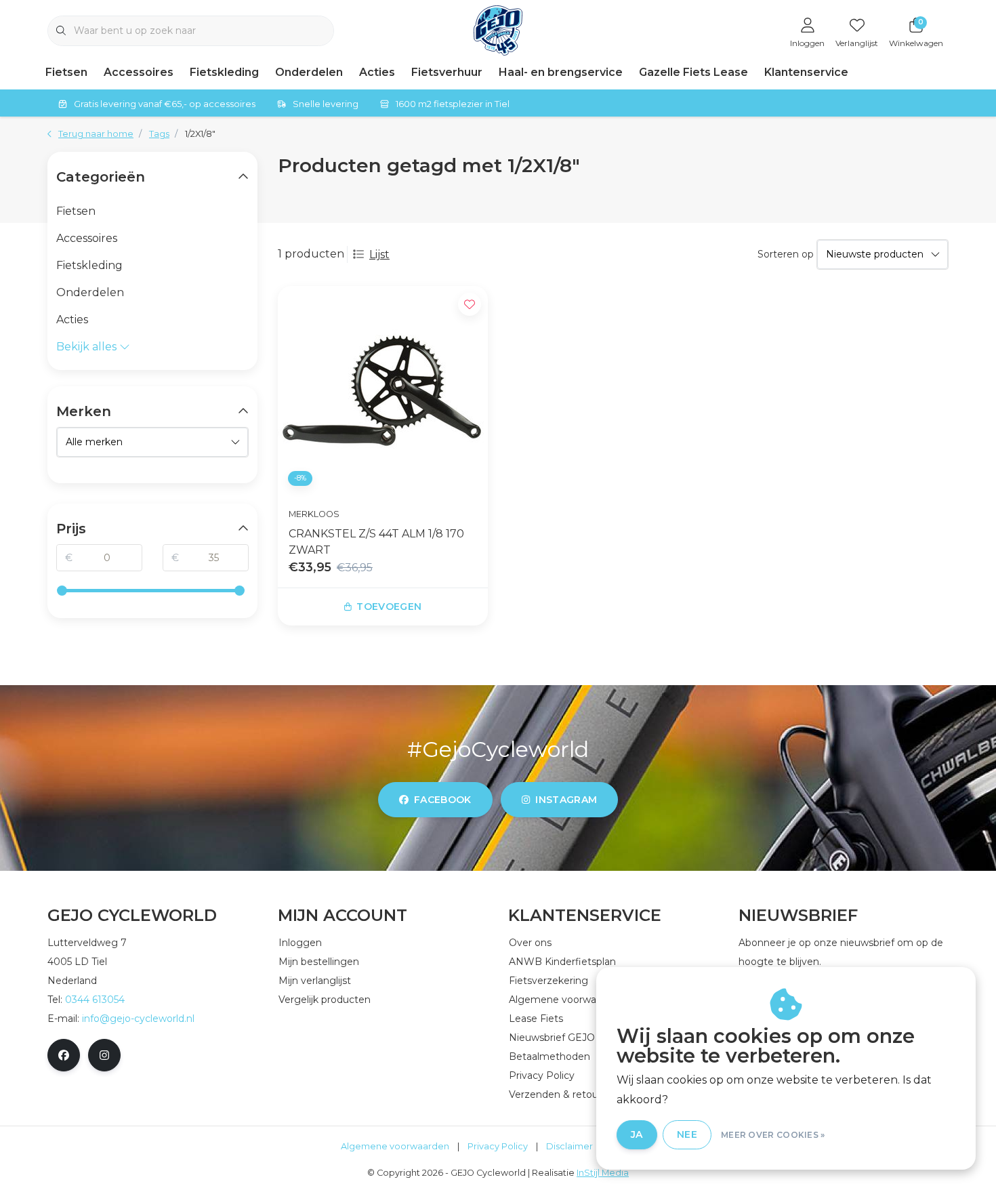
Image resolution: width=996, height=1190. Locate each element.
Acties (377, 72)
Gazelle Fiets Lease (693, 72)
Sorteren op (786, 254)
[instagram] (104, 1055)
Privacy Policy (498, 1146)
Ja (637, 1134)
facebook (443, 800)
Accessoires (138, 72)
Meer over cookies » (773, 1135)
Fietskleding (224, 72)
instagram (566, 800)
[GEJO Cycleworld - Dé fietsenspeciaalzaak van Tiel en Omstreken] (498, 29)
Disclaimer (569, 1146)
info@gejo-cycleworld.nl (138, 1018)
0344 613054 (95, 999)
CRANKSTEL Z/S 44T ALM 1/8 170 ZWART (376, 541)
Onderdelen (309, 72)
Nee (687, 1134)
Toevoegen (388, 606)
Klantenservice (806, 72)
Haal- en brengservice (561, 72)
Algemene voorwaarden (395, 1146)
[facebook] (63, 1055)
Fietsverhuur (446, 72)
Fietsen (66, 72)
